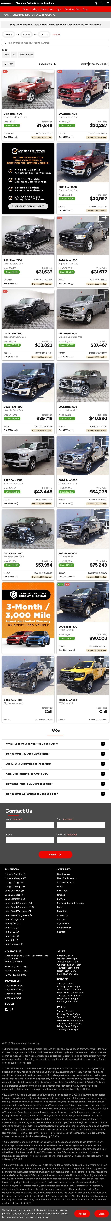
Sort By (84, 64)
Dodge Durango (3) (15, 886)
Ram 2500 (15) (12, 927)
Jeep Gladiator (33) (15, 898)
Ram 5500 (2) (12, 940)
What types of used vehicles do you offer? (32, 743)
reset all (56, 34)
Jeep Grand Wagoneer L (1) (18, 915)
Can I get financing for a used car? (27, 773)
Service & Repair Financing (70, 903)
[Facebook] (6, 1009)
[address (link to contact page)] (96, 3)
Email (64, 819)
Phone (8, 834)
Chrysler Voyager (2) (15, 878)
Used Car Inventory (67, 878)
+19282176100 (21, 970)
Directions (62, 911)
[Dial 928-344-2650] (102, 3)
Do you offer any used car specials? (28, 753)
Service (61, 898)
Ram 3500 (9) (12, 931)
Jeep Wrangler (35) (15, 919)
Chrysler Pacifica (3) (15, 874)
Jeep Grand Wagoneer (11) (18, 911)
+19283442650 (19, 966)
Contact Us (62, 915)
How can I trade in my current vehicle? (29, 783)
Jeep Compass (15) (14, 894)
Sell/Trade (62, 890)
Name (14, 819)
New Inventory (64, 874)
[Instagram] (11, 1009)
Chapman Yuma (13, 998)
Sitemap (61, 931)
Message (66, 834)
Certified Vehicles (66, 882)
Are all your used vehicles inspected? (28, 763)
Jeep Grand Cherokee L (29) (19, 907)
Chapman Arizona (14, 989)
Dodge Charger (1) (14, 882)
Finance (61, 894)
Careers (61, 919)
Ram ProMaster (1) (14, 944)
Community (63, 923)
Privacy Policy (64, 927)
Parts (59, 907)
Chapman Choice (13, 985)
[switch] (108, 3)
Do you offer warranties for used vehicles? (32, 793)
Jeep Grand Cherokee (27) (18, 903)
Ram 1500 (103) (12, 923)
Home (6, 15)
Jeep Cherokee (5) (14, 890)
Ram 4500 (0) (12, 936)
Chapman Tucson (14, 993)
